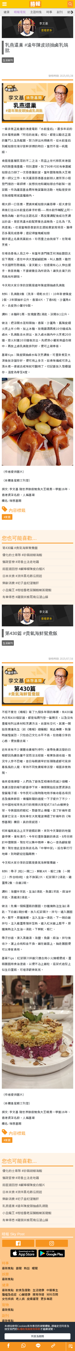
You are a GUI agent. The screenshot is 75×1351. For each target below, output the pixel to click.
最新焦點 (8, 1268)
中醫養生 (52, 1290)
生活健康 (38, 1290)
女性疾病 (8, 1299)
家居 (8, 517)
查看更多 (46, 30)
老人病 (20, 1299)
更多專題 (46, 1299)
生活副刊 (8, 60)
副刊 (60, 12)
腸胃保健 (38, 1294)
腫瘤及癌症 (9, 1294)
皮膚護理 (32, 1299)
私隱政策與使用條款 (28, 1329)
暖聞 (35, 1268)
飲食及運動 (23, 1290)
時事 (49, 12)
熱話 (27, 1268)
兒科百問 (52, 1294)
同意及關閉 (37, 1336)
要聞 (19, 1268)
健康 (6, 12)
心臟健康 (24, 1294)
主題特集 (36, 12)
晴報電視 (20, 12)
